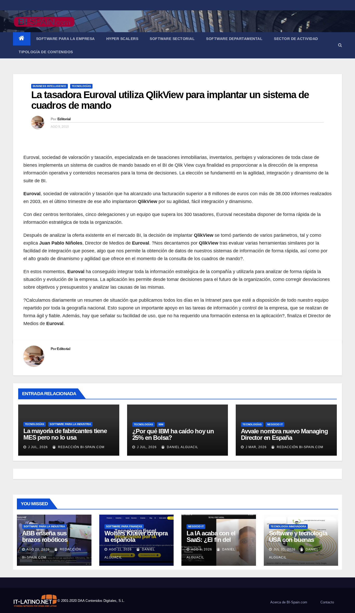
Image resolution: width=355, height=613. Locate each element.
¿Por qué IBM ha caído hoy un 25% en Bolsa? (173, 434)
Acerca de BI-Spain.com (288, 602)
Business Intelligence (49, 86)
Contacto (327, 602)
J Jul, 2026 (37, 447)
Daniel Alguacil (182, 447)
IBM (161, 424)
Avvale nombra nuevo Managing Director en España (284, 434)
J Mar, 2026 (256, 447)
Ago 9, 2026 (201, 549)
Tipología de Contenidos (46, 52)
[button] (340, 45)
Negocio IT (275, 424)
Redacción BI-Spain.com (80, 447)
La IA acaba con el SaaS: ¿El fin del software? (211, 540)
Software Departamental (234, 39)
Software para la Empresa (65, 39)
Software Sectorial (172, 39)
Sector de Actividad (296, 39)
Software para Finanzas (124, 526)
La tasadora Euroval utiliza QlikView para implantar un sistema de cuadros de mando (170, 100)
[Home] (21, 38)
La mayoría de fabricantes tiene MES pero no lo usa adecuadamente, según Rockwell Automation (67, 440)
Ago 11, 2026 (120, 549)
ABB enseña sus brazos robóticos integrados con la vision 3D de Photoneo (52, 543)
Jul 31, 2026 (284, 549)
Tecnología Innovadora (288, 526)
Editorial (64, 119)
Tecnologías (81, 86)
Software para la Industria (70, 424)
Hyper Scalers (122, 39)
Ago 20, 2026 (38, 549)
